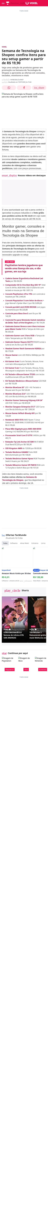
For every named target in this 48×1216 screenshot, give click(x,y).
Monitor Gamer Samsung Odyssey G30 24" (24, 400)
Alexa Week (24, 543)
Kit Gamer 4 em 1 (13, 361)
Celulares (34, 543)
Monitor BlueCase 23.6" (15, 394)
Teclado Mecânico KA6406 (16, 452)
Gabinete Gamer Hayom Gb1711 (19, 342)
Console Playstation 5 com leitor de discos (24, 300)
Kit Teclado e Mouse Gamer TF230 (20, 374)
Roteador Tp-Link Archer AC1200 (19, 442)
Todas (5, 543)
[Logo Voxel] (31, 3)
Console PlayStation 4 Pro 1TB (18, 294)
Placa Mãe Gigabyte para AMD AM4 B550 (23, 429)
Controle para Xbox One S (16, 313)
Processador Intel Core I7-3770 (18, 435)
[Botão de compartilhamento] (9, 87)
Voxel (4, 47)
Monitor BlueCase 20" (15, 387)
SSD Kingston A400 (13, 448)
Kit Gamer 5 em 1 (13, 368)
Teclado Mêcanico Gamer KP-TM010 (20, 465)
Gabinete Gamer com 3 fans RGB (19, 335)
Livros (43, 543)
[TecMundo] (7, 3)
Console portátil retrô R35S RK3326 (20, 307)
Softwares (14, 543)
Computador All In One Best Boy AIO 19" (23, 285)
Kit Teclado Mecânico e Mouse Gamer (21, 381)
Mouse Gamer (11, 355)
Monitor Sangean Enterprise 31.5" (20, 406)
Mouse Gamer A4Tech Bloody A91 (20, 413)
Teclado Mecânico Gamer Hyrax (19, 458)
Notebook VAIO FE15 (14, 420)
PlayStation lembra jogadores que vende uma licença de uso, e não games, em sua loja (24, 268)
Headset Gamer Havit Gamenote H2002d (23, 348)
